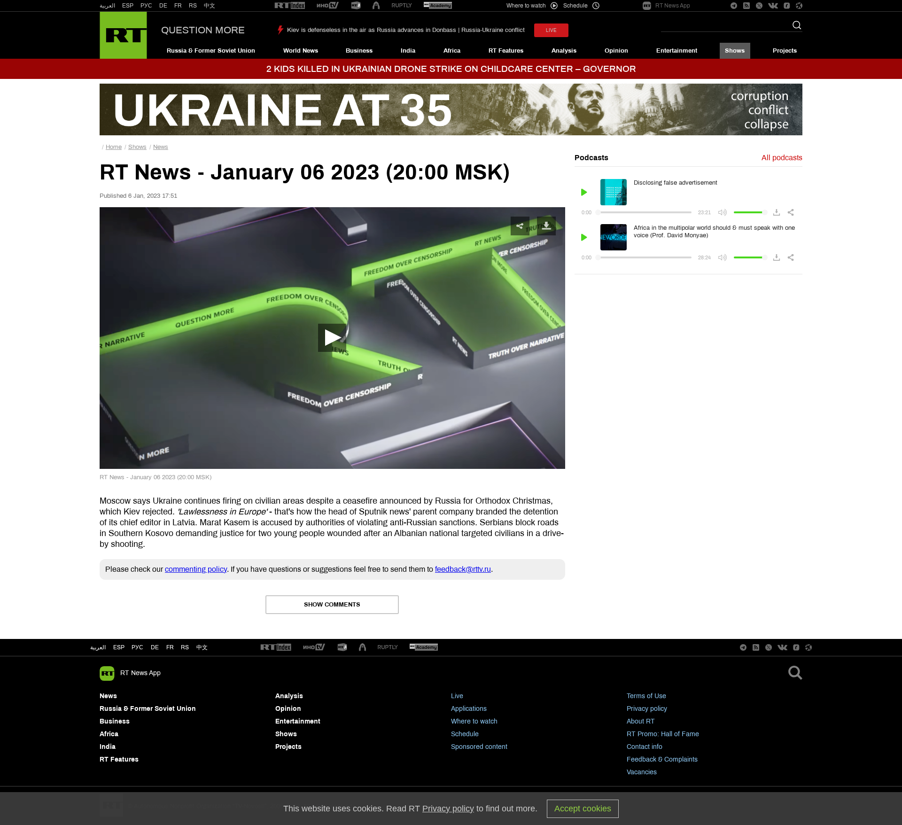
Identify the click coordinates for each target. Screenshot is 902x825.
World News (300, 50)
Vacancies (642, 772)
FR (178, 5)
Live (457, 696)
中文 (209, 5)
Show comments (332, 604)
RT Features (506, 50)
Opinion (616, 50)
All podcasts (782, 158)
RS (193, 5)
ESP (127, 5)
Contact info (644, 746)
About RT (641, 721)
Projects (785, 50)
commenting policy (196, 569)
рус (137, 647)
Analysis (564, 50)
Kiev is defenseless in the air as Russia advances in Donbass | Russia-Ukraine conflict (406, 30)
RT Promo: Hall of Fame (663, 734)
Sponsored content (479, 746)
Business (359, 50)
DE (163, 5)
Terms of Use (646, 696)
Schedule (465, 734)
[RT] (289, 6)
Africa (451, 50)
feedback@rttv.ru (463, 569)
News (160, 147)
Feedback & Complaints (662, 759)
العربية (107, 5)
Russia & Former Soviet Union (211, 50)
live (551, 30)
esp (118, 647)
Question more (203, 30)
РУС (146, 5)
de (155, 647)
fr (170, 647)
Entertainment (676, 50)
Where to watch (474, 721)
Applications (469, 708)
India (408, 50)
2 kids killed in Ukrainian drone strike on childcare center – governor (451, 69)
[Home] (123, 35)
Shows (735, 50)
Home (114, 147)
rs (185, 647)
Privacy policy (647, 708)
